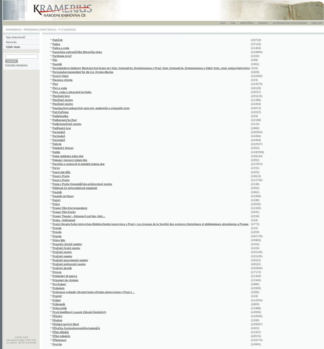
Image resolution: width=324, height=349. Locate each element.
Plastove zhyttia (62, 80)
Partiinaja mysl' (62, 56)
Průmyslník (59, 308)
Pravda (56, 228)
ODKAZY (263, 23)
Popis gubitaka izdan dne (68, 156)
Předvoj (57, 320)
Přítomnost (59, 340)
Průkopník (58, 304)
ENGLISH (317, 23)
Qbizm (13, 342)
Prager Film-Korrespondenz (69, 208)
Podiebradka (60, 116)
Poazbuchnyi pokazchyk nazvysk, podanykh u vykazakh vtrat (90, 108)
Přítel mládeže (61, 336)
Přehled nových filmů (65, 324)
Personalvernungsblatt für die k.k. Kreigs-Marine (82, 72)
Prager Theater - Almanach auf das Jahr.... (78, 216)
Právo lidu (58, 240)
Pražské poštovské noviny (69, 264)
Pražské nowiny (62, 256)
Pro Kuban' (59, 284)
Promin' (57, 296)
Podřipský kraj (61, 128)
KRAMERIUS (14, 29)
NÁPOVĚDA (246, 23)
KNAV (33, 342)
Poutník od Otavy (63, 196)
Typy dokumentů (15, 37)
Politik (56, 152)
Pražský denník (62, 268)
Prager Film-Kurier (64, 212)
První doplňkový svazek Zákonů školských (79, 312)
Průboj (56, 300)
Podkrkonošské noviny (66, 124)
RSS (222, 23)
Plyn (55, 84)
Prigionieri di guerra (64, 276)
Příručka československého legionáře (76, 328)
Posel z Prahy (61, 176)
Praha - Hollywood (63, 220)
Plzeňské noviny (62, 100)
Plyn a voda (59, 88)
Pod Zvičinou (60, 112)
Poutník (57, 192)
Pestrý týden (60, 76)
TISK (233, 23)
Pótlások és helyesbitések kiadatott (74, 188)
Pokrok (56, 144)
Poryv (56, 168)
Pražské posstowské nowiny (70, 260)
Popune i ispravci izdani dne (69, 160)
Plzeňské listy (61, 96)
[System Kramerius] (67, 19)
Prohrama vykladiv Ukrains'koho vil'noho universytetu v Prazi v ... (93, 292)
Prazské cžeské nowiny (67, 244)
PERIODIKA (31, 29)
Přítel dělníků (60, 332)
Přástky (57, 316)
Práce (56, 204)
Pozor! (56, 200)
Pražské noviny (62, 252)
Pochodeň (58, 132)
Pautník (57, 64)
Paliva (56, 44)
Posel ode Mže (61, 172)
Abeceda (11, 42)
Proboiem (58, 288)
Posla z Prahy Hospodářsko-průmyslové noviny (82, 184)
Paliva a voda (60, 48)
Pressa (56, 272)
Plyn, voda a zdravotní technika (71, 92)
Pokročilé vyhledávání (16, 65)
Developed (12, 340)
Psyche (57, 344)
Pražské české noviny (66, 248)
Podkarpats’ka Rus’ (64, 120)
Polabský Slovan (62, 148)
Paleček (57, 40)
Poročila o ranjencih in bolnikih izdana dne (78, 164)
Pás (54, 60)
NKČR (21, 342)
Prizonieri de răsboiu (65, 280)
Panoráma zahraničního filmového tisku (77, 52)
